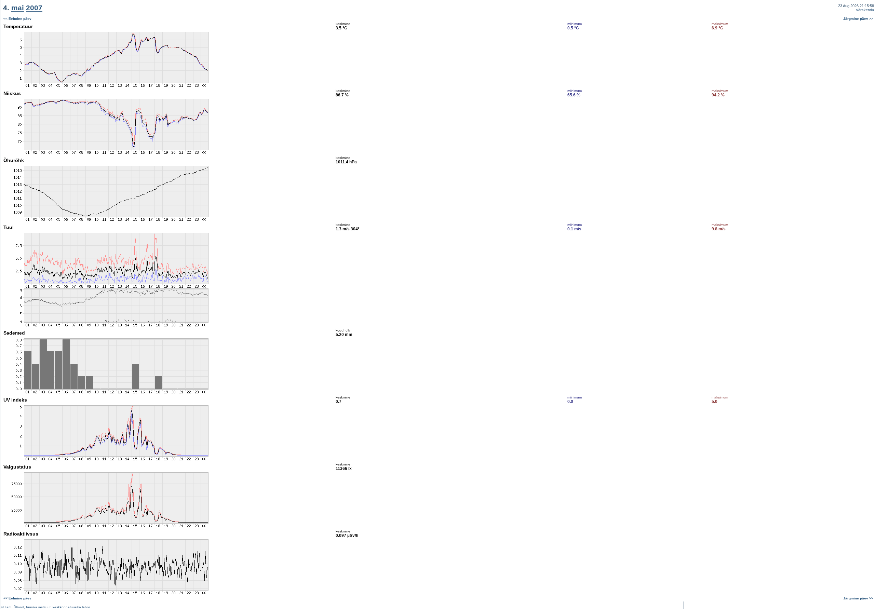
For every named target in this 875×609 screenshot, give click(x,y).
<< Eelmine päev (17, 19)
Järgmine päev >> (858, 19)
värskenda (865, 10)
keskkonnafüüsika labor (71, 607)
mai (17, 8)
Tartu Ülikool (14, 607)
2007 (34, 8)
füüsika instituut (38, 607)
